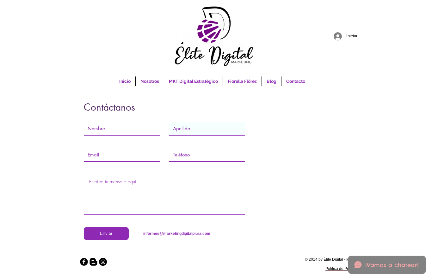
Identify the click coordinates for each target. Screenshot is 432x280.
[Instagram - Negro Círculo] (103, 262)
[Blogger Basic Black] (93, 262)
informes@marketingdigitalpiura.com (176, 233)
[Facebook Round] (84, 262)
